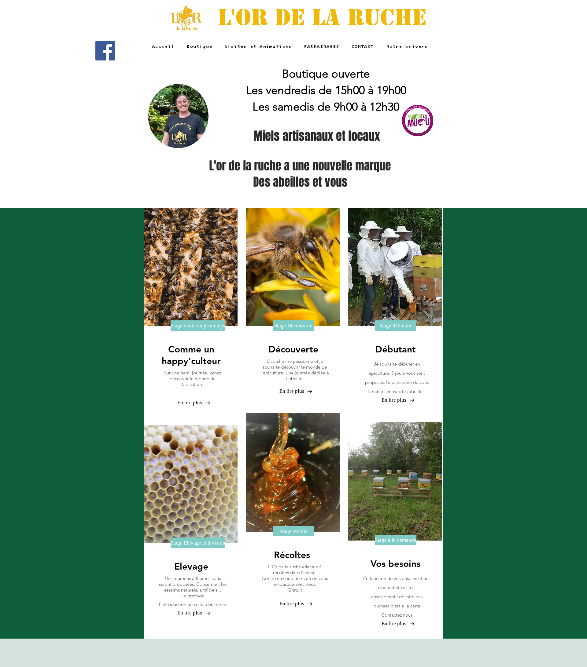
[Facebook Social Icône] (105, 50)
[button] (191, 325)
